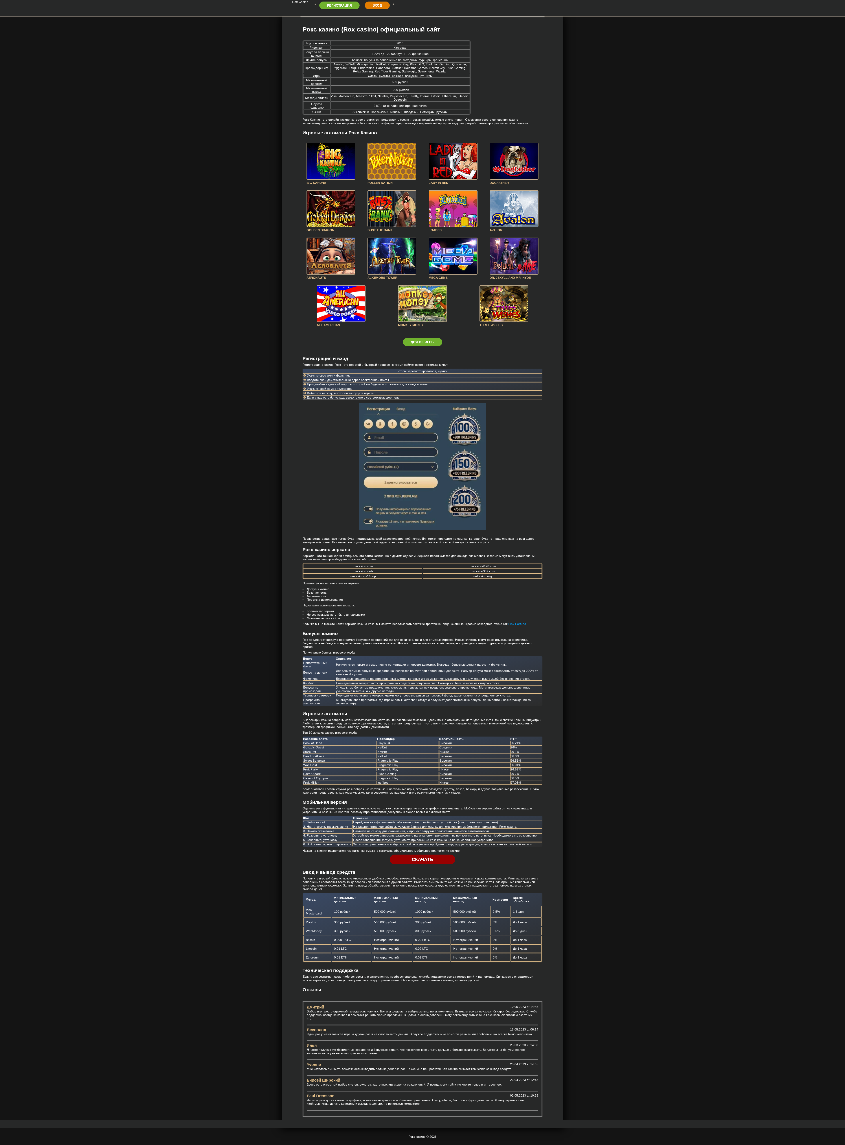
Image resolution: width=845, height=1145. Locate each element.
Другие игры (423, 342)
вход (377, 5)
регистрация (339, 5)
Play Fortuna (517, 624)
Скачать (422, 859)
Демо (331, 161)
